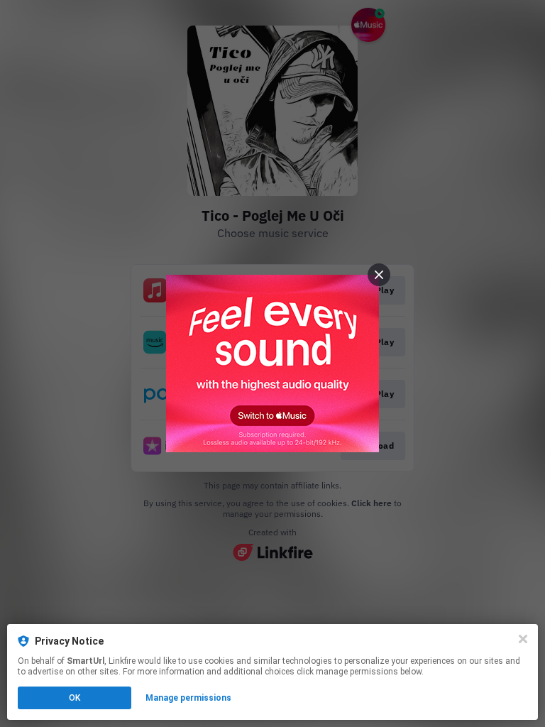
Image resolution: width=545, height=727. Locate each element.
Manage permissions (188, 698)
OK (74, 698)
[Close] (523, 639)
